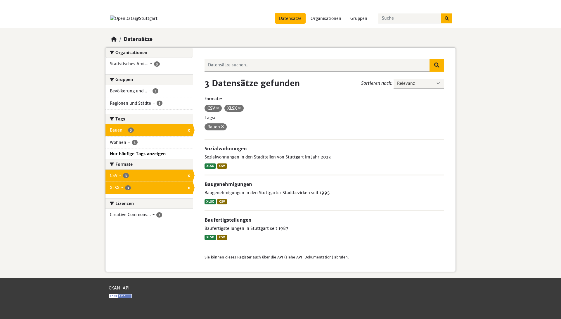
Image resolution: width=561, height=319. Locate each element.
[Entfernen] (217, 108)
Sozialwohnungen (226, 148)
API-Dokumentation (314, 257)
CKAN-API (119, 288)
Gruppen (358, 18)
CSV (222, 166)
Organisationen (326, 18)
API (280, 257)
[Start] (114, 39)
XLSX (210, 166)
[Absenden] (446, 18)
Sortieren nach (376, 83)
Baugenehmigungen (228, 184)
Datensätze (290, 18)
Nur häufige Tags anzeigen (138, 153)
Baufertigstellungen (228, 220)
